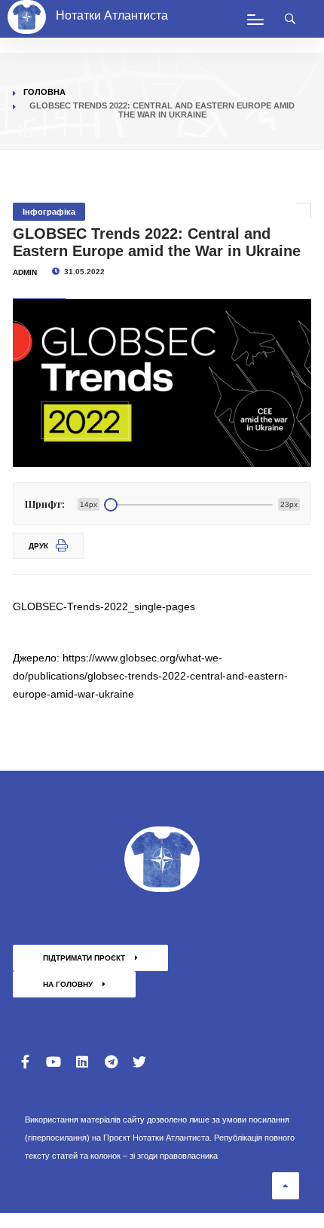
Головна (44, 91)
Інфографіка (49, 211)
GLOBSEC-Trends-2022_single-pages (104, 606)
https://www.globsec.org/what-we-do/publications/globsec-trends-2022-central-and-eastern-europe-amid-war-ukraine (150, 676)
